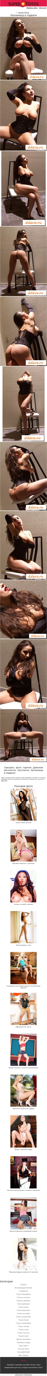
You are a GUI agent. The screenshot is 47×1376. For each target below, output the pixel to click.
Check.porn (28, 1375)
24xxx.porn (19, 1375)
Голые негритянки (23, 1317)
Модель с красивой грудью (23, 1149)
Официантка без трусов (23, 1027)
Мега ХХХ (4, 780)
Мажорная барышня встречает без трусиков (23, 1272)
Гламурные (23, 1291)
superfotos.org (20, 1365)
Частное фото (23, 1349)
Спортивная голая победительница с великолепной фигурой (23, 987)
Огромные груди (23, 1342)
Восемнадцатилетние (23, 1288)
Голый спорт (23, 1336)
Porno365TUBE (23, 1352)
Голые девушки (23, 1304)
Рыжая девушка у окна (23, 945)
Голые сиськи (23, 1326)
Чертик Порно (23, 13)
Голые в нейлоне (23, 1301)
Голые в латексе (23, 1297)
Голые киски (23, 1307)
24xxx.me (42, 8)
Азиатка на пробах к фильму (23, 904)
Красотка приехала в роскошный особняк (23, 1231)
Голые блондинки (23, 1294)
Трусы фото (23, 1346)
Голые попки (23, 1320)
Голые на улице (23, 1313)
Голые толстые (23, 1333)
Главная (23, 1360)
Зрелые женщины (23, 1339)
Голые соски (23, 1330)
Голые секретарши (23, 1323)
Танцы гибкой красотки (23, 822)
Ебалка (23, 1284)
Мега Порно (23, 1355)
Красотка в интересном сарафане (23, 1108)
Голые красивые (23, 1310)
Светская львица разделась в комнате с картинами (23, 1190)
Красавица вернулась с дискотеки (23, 863)
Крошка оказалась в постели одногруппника (23, 1068)
